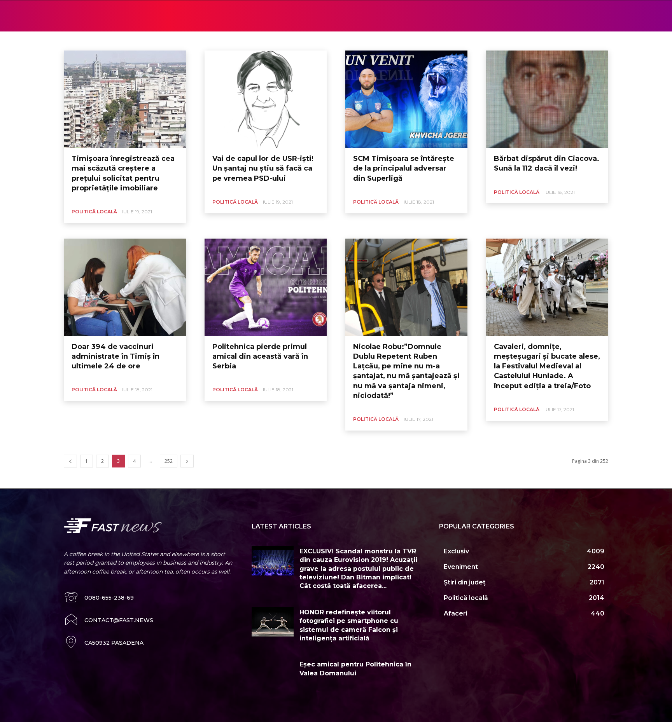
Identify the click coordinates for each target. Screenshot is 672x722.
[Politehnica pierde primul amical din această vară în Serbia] (266, 287)
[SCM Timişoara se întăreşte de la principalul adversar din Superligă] (406, 99)
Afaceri (131, 41)
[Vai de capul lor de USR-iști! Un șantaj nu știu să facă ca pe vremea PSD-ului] (266, 99)
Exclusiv (209, 41)
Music (250, 41)
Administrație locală (95, 41)
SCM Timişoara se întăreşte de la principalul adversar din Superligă (403, 168)
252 (168, 461)
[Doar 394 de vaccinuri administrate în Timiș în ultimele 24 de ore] (125, 287)
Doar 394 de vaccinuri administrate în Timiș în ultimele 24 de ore (115, 356)
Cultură (154, 41)
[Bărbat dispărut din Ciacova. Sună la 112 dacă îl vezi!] (547, 99)
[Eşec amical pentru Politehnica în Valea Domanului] (273, 674)
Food (231, 41)
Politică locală (278, 41)
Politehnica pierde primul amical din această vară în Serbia (260, 356)
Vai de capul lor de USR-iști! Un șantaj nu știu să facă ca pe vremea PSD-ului (262, 168)
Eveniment (181, 41)
